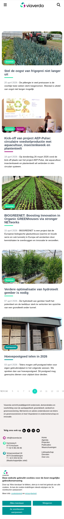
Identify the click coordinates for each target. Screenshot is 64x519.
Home (44, 437)
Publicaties (46, 445)
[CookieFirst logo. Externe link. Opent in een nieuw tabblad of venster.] (5, 473)
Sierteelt (20, 129)
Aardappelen (11, 347)
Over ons (45, 457)
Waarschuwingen (49, 447)
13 (58, 391)
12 (52, 391)
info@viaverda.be (14, 438)
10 (41, 391)
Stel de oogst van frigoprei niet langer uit (32, 72)
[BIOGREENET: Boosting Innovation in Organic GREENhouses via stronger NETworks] (32, 193)
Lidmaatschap (48, 452)
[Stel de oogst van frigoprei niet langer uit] (32, 48)
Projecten (46, 442)
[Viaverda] (31, 4)
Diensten (45, 454)
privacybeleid (31, 493)
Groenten (10, 62)
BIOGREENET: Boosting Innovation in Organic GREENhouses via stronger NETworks (32, 219)
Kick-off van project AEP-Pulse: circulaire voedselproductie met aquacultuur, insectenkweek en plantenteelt (27, 143)
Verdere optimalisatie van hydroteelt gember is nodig (31, 291)
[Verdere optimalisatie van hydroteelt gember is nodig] (32, 267)
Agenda (45, 440)
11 (46, 391)
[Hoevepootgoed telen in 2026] (32, 334)
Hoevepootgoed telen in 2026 (25, 356)
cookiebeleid (16, 493)
